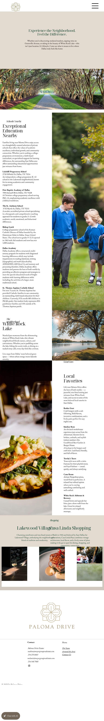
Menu (64, 642)
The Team (66, 648)
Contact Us (66, 654)
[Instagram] (29, 665)
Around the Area (68, 651)
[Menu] (95, 5)
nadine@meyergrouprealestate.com (41, 651)
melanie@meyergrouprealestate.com (41, 658)
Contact (31, 642)
